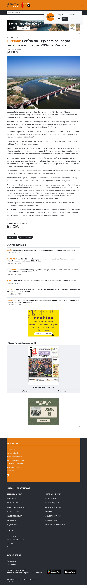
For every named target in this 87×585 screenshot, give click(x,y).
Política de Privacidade (15, 464)
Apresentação (11, 450)
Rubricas (10, 543)
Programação (11, 536)
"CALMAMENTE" (12, 520)
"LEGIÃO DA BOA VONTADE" (55, 525)
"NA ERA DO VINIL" (13, 512)
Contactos (10, 471)
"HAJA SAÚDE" (12, 525)
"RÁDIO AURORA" (13, 503)
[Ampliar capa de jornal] (43, 365)
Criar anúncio (11, 565)
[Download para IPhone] (70, 572)
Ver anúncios (11, 561)
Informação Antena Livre (15, 540)
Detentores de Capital (14, 457)
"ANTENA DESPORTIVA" (53, 507)
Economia (15, 38)
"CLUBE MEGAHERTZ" (14, 516)
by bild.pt (10, 582)
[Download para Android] (54, 572)
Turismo (12, 237)
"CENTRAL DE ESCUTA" (53, 494)
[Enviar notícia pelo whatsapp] (16, 52)
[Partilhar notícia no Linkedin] (14, 52)
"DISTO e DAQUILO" (52, 503)
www (26, 391)
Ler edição (62, 391)
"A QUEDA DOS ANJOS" (53, 516)
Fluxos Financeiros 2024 (15, 460)
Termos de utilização (14, 467)
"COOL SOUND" (12, 498)
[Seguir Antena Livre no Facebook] (8, 476)
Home (9, 38)
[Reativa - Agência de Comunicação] (43, 323)
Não (58, 19)
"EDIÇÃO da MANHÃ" (14, 494)
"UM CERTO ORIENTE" (53, 520)
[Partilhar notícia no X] (12, 52)
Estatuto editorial (13, 453)
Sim (64, 19)
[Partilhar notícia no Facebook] (9, 52)
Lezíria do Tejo (25, 237)
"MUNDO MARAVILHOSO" (16, 507)
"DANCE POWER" (51, 498)
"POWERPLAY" (50, 512)
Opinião (9, 547)
